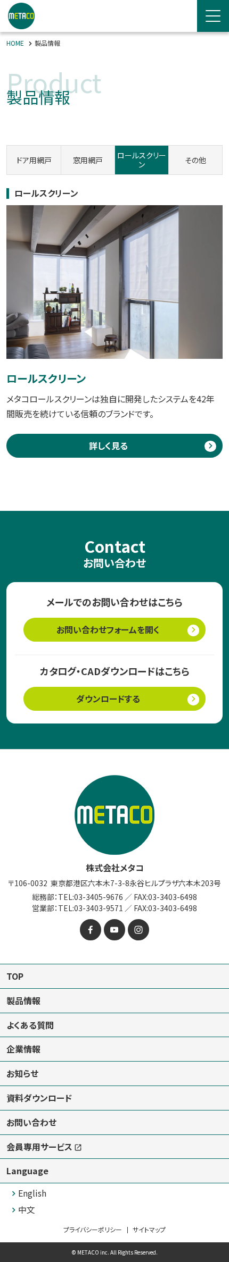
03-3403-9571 (98, 908)
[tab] (34, 160)
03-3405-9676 (98, 896)
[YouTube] (114, 929)
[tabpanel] (114, 316)
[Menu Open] (213, 16)
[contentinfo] (114, 1005)
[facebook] (90, 929)
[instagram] (138, 929)
